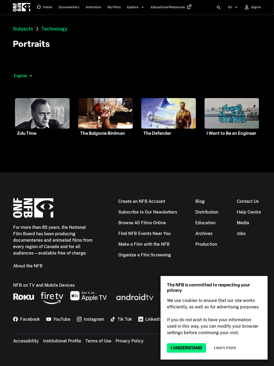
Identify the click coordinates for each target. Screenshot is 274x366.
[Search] (218, 7)
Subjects (23, 29)
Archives (203, 233)
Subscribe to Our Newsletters (147, 212)
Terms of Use (98, 340)
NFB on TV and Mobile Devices (44, 285)
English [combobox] (20, 76)
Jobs (241, 233)
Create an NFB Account (141, 201)
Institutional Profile (62, 340)
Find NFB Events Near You (144, 233)
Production (206, 244)
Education (205, 222)
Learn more (225, 347)
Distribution (206, 212)
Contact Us (248, 201)
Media (243, 222)
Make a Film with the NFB (144, 244)
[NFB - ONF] (21, 7)
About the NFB (28, 265)
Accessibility (26, 340)
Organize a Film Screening (144, 254)
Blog (200, 201)
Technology (54, 29)
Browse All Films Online (142, 222)
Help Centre (249, 212)
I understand (186, 347)
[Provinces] (30, 76)
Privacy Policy (130, 340)
